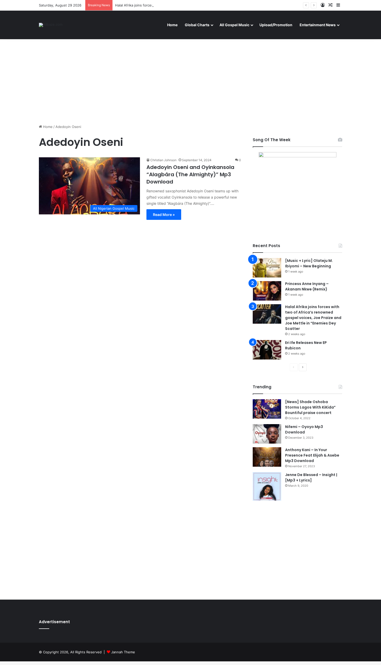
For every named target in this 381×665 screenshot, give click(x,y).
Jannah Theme (123, 652)
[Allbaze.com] (50, 25)
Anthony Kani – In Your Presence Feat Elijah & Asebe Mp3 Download (312, 455)
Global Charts (197, 25)
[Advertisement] (190, 80)
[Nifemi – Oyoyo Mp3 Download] (267, 434)
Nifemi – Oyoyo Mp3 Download (304, 429)
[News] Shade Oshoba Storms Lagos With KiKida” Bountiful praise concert (310, 407)
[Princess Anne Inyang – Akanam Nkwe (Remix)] (267, 291)
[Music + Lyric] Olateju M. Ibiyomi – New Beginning (309, 263)
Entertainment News (318, 25)
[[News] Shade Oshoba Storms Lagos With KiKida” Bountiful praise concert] (267, 409)
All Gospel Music (234, 25)
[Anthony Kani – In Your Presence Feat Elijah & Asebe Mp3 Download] (267, 457)
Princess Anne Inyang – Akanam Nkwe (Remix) (307, 286)
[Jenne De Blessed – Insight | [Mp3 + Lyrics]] (267, 486)
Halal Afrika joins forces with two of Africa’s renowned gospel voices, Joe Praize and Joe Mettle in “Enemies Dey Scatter (313, 317)
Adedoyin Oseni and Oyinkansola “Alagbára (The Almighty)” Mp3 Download (190, 174)
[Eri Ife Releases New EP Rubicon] (267, 349)
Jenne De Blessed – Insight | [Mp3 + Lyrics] (311, 477)
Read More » (164, 214)
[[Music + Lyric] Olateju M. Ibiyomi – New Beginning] (267, 267)
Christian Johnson (163, 160)
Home (172, 25)
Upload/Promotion (275, 25)
